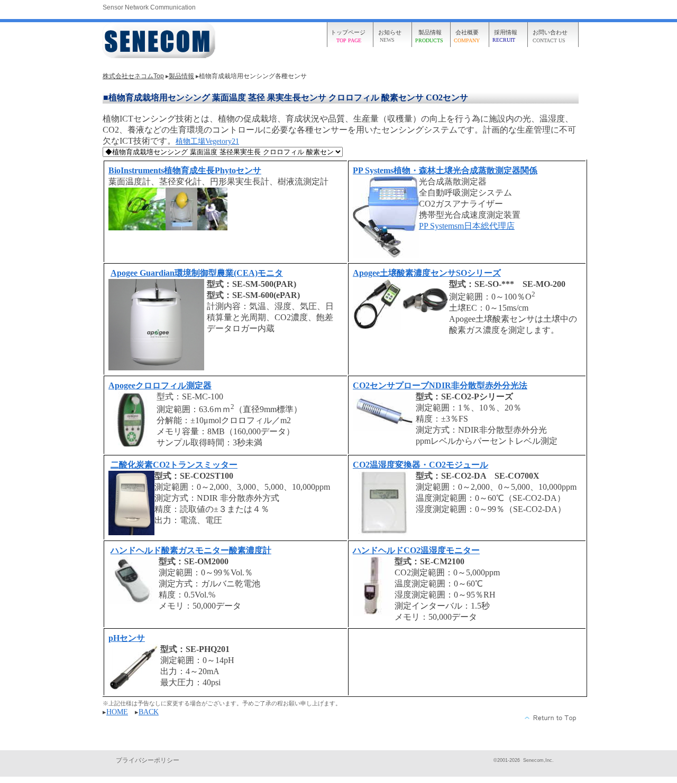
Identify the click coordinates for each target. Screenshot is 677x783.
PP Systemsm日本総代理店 (467, 225)
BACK (149, 712)
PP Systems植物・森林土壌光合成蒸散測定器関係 (445, 170)
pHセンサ (126, 637)
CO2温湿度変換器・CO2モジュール (420, 464)
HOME (117, 712)
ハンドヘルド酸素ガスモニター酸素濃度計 (191, 550)
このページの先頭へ (551, 718)
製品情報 (181, 76)
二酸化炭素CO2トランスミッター (174, 464)
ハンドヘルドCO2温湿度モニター (416, 550)
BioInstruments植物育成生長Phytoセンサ (184, 170)
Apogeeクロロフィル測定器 (160, 385)
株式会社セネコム (160, 41)
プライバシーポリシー (147, 760)
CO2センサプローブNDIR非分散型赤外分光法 (440, 385)
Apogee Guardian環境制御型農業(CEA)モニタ (197, 272)
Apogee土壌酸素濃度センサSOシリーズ (427, 272)
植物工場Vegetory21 (207, 141)
